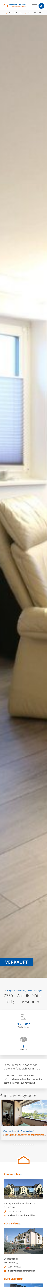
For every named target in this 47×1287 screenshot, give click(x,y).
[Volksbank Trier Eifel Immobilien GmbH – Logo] (19, 6)
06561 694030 (34, 12)
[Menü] (33, 6)
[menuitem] (33, 6)
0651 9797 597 (15, 12)
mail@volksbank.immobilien (21, 1215)
